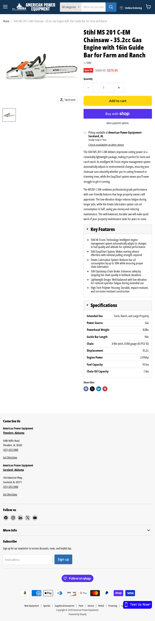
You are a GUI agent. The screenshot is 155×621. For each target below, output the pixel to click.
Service (91, 605)
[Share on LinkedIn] (98, 388)
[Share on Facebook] (86, 388)
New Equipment (31, 605)
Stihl (89, 63)
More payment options (118, 123)
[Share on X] (92, 388)
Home (6, 21)
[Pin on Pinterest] (105, 388)
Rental (101, 605)
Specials (46, 605)
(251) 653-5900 (10, 450)
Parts (81, 605)
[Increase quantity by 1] (119, 88)
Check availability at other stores (106, 144)
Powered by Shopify (78, 614)
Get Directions (10, 457)
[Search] (111, 7)
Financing (112, 605)
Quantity (88, 78)
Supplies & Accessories (64, 605)
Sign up (63, 559)
